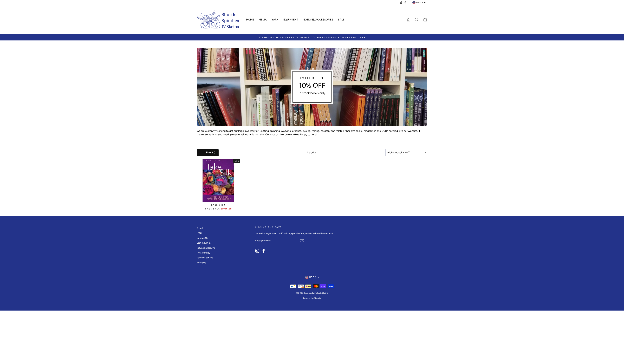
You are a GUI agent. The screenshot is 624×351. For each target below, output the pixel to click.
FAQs (199, 233)
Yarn (275, 19)
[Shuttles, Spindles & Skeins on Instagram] (257, 251)
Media (263, 19)
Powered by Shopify (312, 298)
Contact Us (202, 238)
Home (250, 19)
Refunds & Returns (206, 248)
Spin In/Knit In (204, 242)
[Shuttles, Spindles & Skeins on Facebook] (264, 251)
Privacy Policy (203, 252)
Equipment (290, 19)
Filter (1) (210, 152)
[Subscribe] (302, 241)
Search (200, 228)
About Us (201, 262)
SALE (341, 19)
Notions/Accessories (318, 19)
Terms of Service (205, 257)
